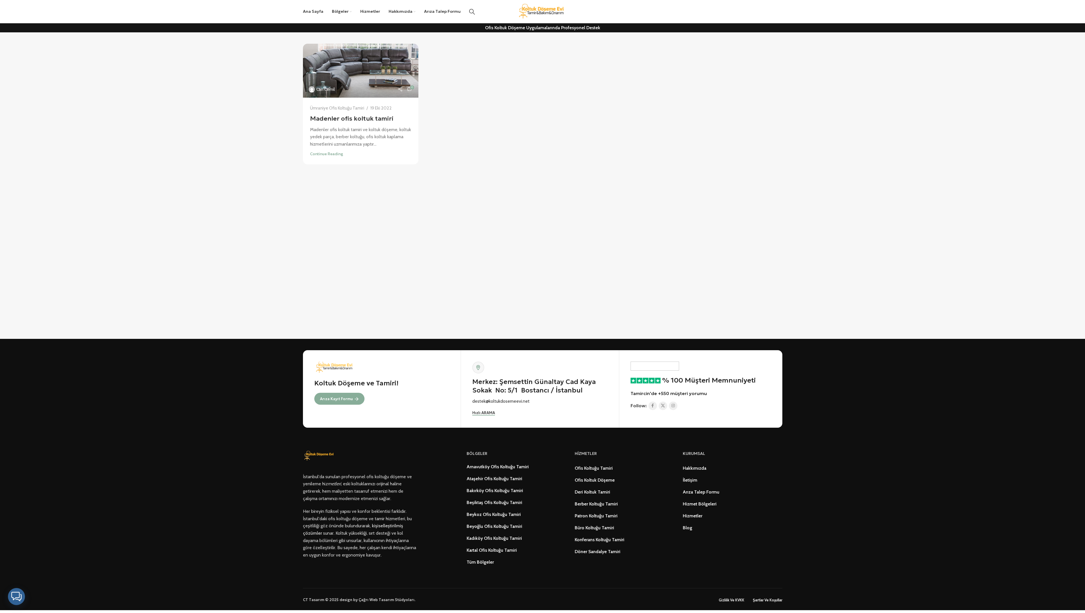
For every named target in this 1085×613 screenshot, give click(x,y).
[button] (16, 596)
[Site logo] (542, 11)
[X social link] (663, 406)
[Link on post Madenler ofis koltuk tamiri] (361, 71)
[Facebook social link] (652, 406)
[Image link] (320, 455)
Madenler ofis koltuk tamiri (351, 118)
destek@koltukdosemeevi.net (501, 401)
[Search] (472, 11)
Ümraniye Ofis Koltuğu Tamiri (337, 108)
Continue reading (326, 153)
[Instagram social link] (673, 406)
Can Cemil (325, 89)
